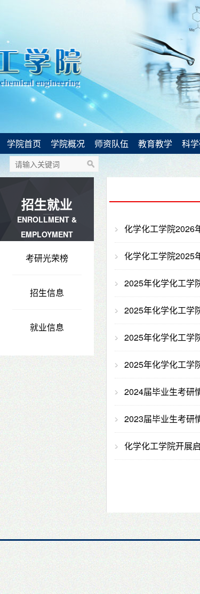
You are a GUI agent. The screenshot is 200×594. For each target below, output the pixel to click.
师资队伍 (111, 143)
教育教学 (155, 143)
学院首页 (24, 143)
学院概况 (68, 143)
